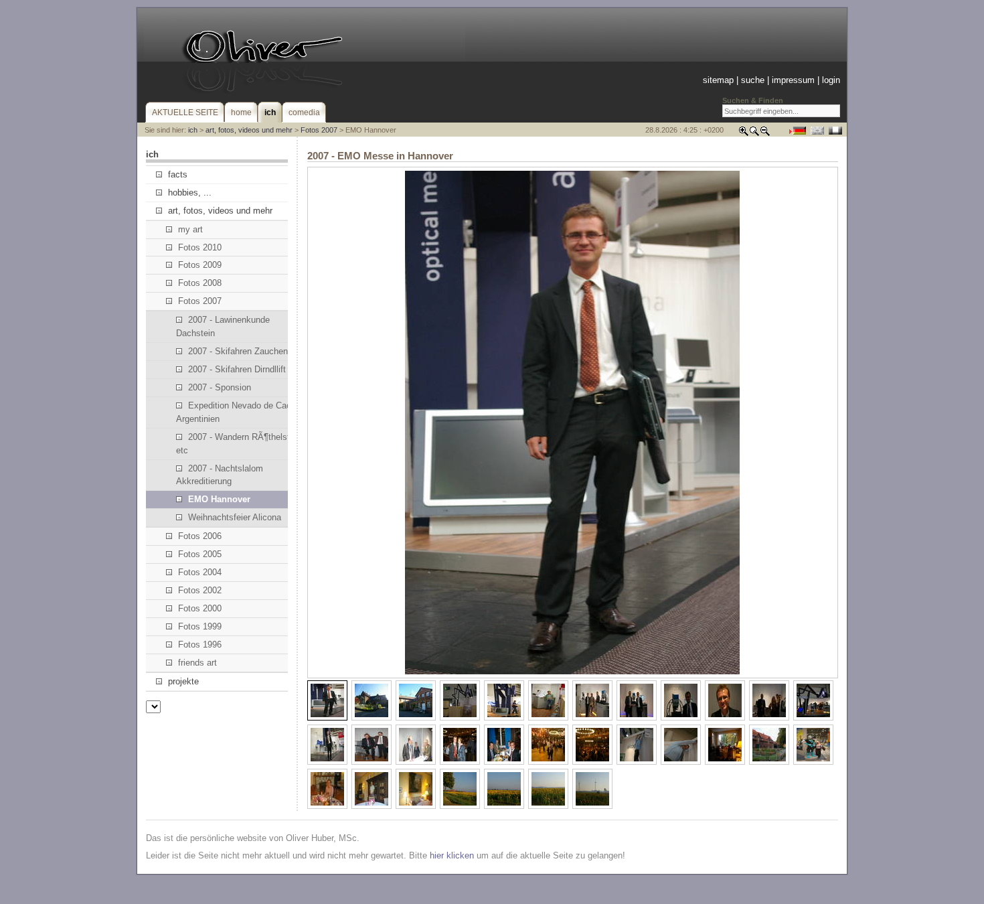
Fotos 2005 (200, 554)
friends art (197, 663)
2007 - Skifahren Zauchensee (245, 351)
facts (177, 174)
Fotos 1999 (200, 626)
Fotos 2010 (200, 247)
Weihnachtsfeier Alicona (234, 517)
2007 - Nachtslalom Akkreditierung (219, 475)
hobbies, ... (190, 192)
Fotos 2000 (200, 608)
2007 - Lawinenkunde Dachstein (223, 326)
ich (192, 130)
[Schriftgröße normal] (754, 134)
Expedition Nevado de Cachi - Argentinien (239, 412)
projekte (183, 681)
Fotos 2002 (200, 590)
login (831, 80)
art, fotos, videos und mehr (249, 130)
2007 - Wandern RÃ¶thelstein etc (238, 443)
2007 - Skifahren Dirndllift (237, 369)
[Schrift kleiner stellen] (765, 134)
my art (190, 229)
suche (752, 80)
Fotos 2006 (200, 536)
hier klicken (452, 855)
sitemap (718, 80)
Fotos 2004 (200, 572)
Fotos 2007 (319, 130)
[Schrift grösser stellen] (743, 134)
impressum (793, 80)
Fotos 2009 (200, 265)
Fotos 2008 (200, 283)
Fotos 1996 (200, 644)
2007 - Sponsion (219, 387)
